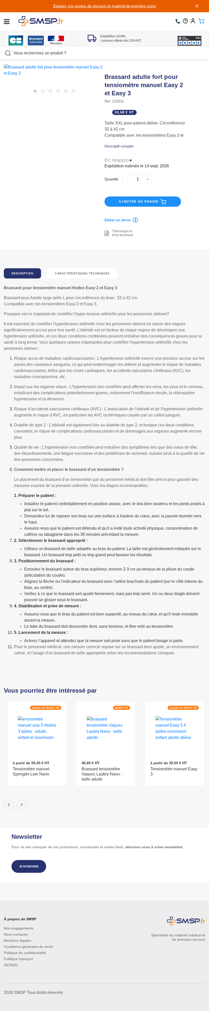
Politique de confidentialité (25, 953)
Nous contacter (16, 934)
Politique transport (18, 959)
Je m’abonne (28, 866)
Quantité (111, 179)
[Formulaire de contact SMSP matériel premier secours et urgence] (187, 21)
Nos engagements (18, 928)
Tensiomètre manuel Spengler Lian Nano (31, 771)
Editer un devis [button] (117, 220)
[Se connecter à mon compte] (194, 21)
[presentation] (9, 805)
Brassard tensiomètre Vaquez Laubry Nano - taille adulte (102, 774)
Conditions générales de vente (28, 947)
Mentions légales (17, 940)
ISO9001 (11, 965)
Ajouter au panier (139, 201)
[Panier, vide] (201, 21)
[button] (35, 91)
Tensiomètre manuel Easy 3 (173, 771)
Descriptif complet (118, 146)
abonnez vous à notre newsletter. (154, 847)
